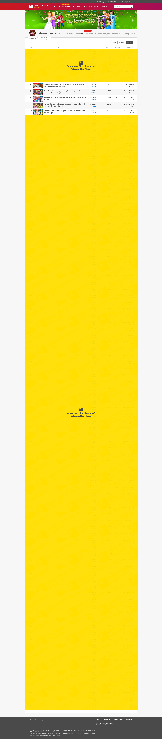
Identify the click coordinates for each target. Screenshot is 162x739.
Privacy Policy (118, 720)
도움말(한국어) (126, 2)
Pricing (98, 720)
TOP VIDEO (56, 6)
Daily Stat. (107, 34)
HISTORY (96, 6)
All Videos (98, 34)
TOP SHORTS (66, 6)
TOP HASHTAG (87, 6)
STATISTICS (104, 6)
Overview (70, 34)
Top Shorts (89, 34)
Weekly (121, 42)
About (133, 34)
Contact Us (128, 720)
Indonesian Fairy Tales (48, 33)
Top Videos (79, 34)
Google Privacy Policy (102, 725)
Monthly (129, 42)
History (115, 34)
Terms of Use (107, 720)
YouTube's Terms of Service (104, 723)
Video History (124, 34)
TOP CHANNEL (76, 6)
